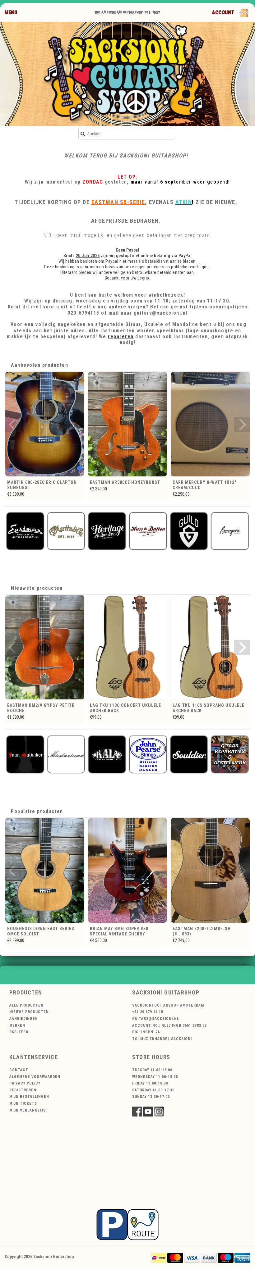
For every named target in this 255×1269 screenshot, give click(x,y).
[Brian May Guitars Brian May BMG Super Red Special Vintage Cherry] (127, 870)
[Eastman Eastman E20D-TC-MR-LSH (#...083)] (210, 870)
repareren (121, 336)
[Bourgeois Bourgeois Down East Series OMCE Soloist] (44, 870)
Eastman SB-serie (118, 202)
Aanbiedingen (23, 1019)
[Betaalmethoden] (158, 1257)
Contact (18, 1070)
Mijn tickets (23, 1103)
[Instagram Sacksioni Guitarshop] (159, 1112)
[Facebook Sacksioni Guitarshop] (137, 1112)
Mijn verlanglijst (29, 1110)
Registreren (22, 1090)
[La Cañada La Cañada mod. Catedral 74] (210, 424)
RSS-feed (18, 1032)
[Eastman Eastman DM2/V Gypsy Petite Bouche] (44, 647)
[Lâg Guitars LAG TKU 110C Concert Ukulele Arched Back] (127, 647)
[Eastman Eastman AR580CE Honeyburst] (44, 424)
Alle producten (26, 1005)
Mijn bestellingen (29, 1096)
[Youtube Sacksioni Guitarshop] (148, 1112)
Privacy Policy (24, 1083)
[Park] (127, 1224)
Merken (17, 1025)
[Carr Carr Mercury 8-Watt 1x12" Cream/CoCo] (127, 424)
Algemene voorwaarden (34, 1077)
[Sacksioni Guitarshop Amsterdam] (127, 74)
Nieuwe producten (29, 1012)
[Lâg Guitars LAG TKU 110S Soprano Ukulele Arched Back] (210, 647)
